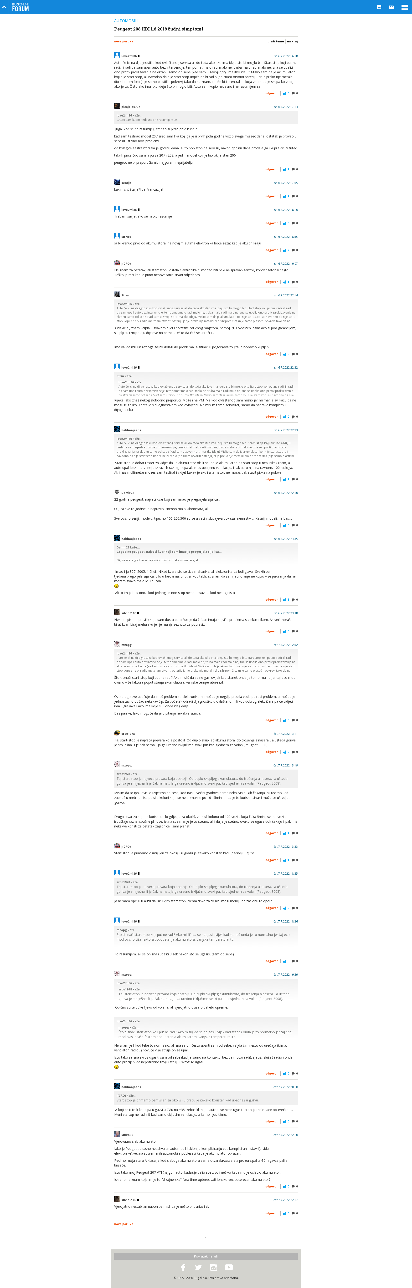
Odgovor (271, 93)
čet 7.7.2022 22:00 (285, 1135)
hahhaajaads (131, 430)
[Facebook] (183, 1267)
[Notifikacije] (379, 7)
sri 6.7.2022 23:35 (286, 539)
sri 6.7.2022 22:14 (286, 295)
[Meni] (405, 7)
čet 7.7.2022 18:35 (285, 873)
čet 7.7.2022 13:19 (285, 765)
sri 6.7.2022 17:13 (286, 107)
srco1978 (128, 733)
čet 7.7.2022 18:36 (285, 921)
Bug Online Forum (20, 7)
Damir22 (127, 493)
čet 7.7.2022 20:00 (285, 1087)
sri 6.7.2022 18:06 (286, 210)
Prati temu (276, 41)
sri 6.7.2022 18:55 (286, 236)
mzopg (126, 645)
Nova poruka (123, 41)
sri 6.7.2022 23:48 (286, 613)
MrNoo (126, 236)
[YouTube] (229, 1267)
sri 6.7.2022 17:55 (286, 183)
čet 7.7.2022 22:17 (285, 1200)
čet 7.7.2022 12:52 (285, 645)
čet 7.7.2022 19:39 (285, 974)
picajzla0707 (130, 107)
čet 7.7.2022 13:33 (285, 846)
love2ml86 (129, 56)
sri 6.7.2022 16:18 (286, 56)
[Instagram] (213, 1267)
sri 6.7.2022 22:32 (286, 367)
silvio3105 (129, 613)
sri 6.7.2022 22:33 (286, 430)
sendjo (126, 183)
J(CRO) (126, 263)
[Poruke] (391, 7)
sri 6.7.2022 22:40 (286, 493)
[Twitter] (198, 1267)
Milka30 (127, 1135)
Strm (125, 295)
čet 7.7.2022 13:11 (285, 733)
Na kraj (292, 41)
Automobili (126, 20)
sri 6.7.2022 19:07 (286, 263)
